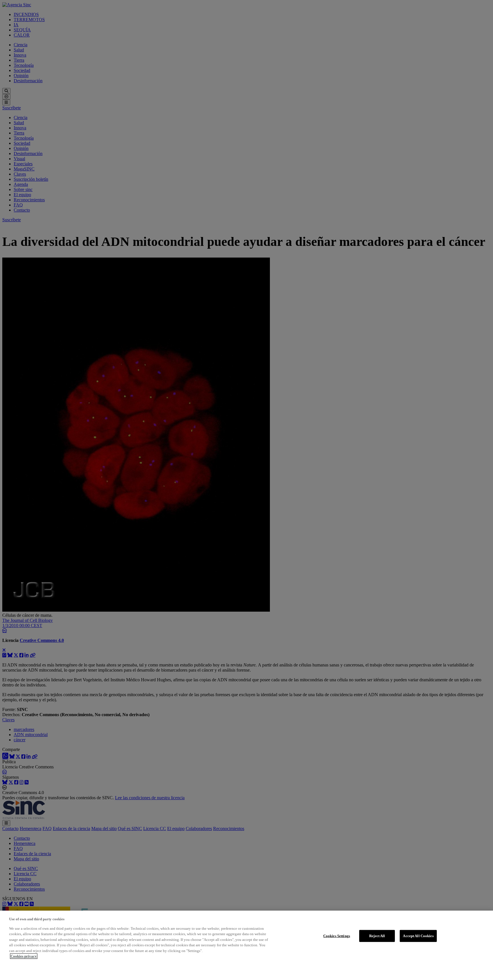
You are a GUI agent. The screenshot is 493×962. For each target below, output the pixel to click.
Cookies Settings (336, 936)
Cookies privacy (24, 956)
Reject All (377, 936)
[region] (246, 936)
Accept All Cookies (418, 936)
